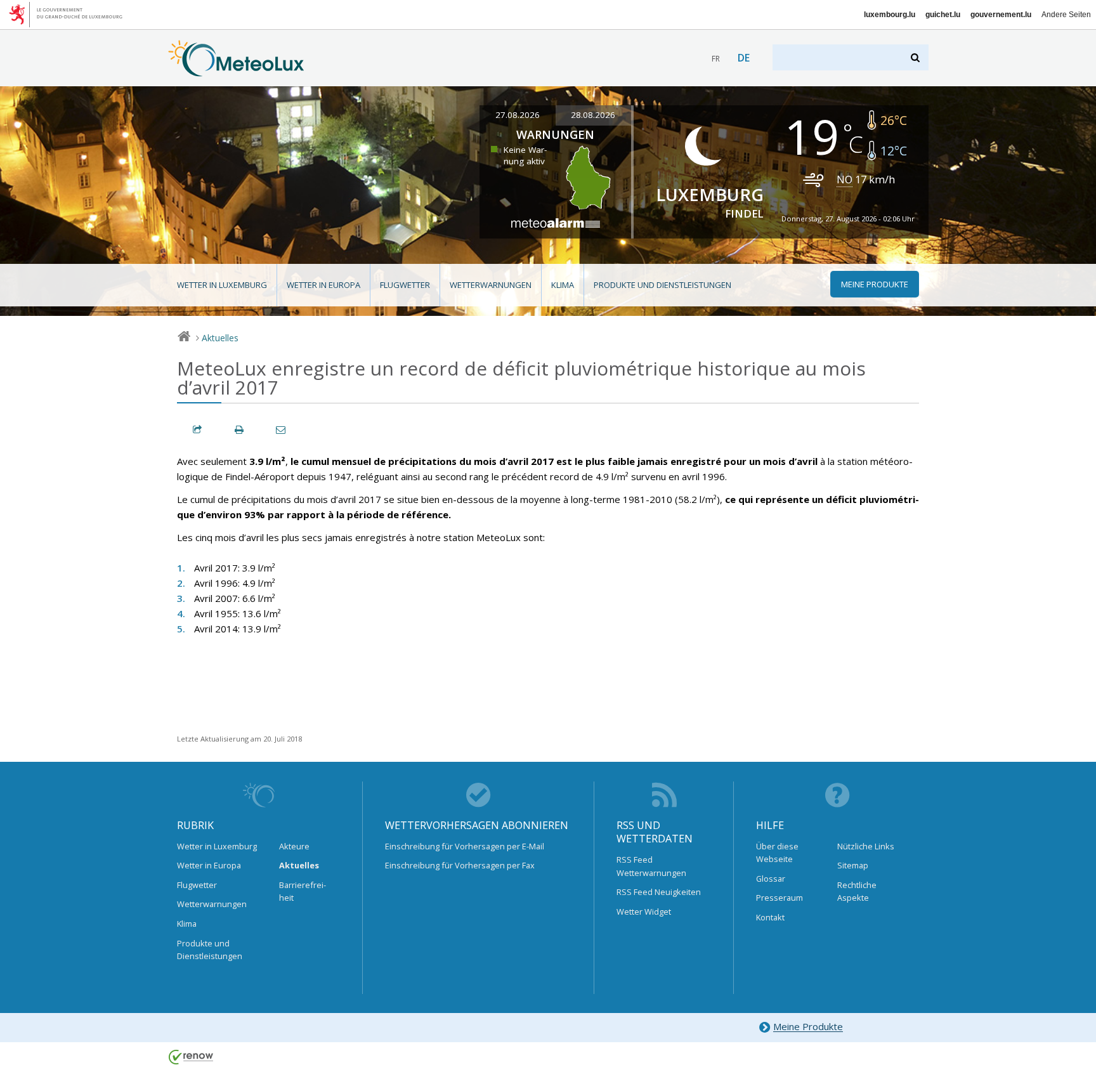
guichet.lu (942, 14)
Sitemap (852, 865)
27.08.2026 (517, 115)
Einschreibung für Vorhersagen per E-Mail (464, 846)
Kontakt (770, 917)
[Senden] (282, 429)
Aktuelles (220, 338)
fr (716, 58)
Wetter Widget (643, 911)
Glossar (770, 878)
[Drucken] (240, 429)
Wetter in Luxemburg (222, 285)
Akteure (294, 846)
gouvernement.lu (1000, 14)
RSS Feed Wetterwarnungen (651, 866)
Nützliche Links (865, 846)
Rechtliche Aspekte (857, 891)
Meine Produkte (808, 1027)
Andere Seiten (1066, 14)
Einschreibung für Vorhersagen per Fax (460, 865)
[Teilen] (198, 429)
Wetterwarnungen (491, 285)
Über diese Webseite (777, 852)
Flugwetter (405, 285)
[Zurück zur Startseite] (236, 70)
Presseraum (779, 897)
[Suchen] (916, 57)
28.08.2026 (593, 115)
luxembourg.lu (889, 14)
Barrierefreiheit (302, 891)
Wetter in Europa (323, 285)
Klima (562, 285)
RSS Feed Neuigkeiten (658, 892)
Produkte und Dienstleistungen (662, 285)
